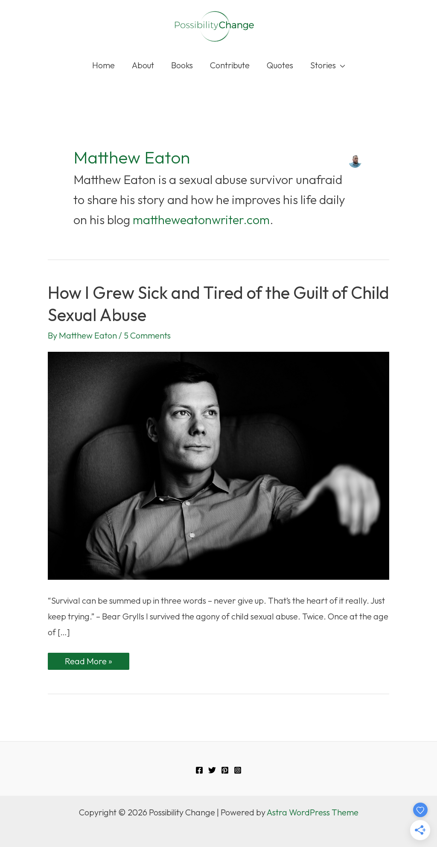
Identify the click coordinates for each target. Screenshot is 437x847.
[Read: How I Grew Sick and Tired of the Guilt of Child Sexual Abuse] (218, 464)
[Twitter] (212, 770)
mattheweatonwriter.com (201, 219)
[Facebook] (199, 770)
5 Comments (147, 335)
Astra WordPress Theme (312, 812)
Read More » (88, 662)
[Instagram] (238, 770)
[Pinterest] (225, 770)
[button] (340, 65)
